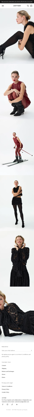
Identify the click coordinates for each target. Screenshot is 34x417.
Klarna (3, 377)
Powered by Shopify (22, 409)
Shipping (4, 368)
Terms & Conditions (7, 386)
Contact (4, 365)
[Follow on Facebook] (3, 404)
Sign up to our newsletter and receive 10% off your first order (17, 1)
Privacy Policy (5, 389)
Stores (3, 374)
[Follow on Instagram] (7, 404)
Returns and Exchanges (8, 371)
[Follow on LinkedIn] (17, 404)
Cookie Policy (5, 392)
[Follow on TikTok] (12, 404)
